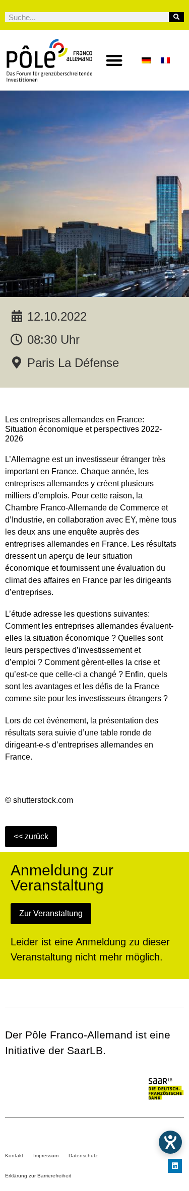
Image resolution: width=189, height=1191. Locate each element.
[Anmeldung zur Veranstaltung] (51, 913)
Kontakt (14, 1155)
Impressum (45, 1155)
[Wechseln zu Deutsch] (146, 60)
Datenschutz (83, 1155)
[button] (114, 60)
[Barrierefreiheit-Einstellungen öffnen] (170, 1142)
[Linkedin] (175, 1166)
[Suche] (176, 17)
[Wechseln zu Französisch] (165, 60)
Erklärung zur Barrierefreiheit (38, 1175)
